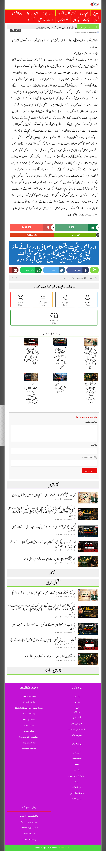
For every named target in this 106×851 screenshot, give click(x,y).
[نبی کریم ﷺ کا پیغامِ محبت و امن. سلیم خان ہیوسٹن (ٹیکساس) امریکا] (88, 497)
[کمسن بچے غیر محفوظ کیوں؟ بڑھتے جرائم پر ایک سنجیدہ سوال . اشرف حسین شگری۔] (88, 531)
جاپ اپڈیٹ (48, 13)
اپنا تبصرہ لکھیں (91, 422)
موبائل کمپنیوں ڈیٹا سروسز (77, 775)
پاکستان (75, 19)
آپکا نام (94, 445)
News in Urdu (29, 702)
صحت (77, 764)
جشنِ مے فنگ (77, 735)
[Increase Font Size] (16, 278)
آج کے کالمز (77, 718)
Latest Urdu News (29, 696)
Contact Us (29, 725)
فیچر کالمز (77, 712)
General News (29, 714)
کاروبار (77, 781)
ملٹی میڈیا (77, 770)
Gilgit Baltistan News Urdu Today (29, 708)
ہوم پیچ (95, 13)
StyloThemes (65, 848)
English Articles (29, 743)
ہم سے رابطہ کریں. (77, 787)
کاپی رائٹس (76, 752)
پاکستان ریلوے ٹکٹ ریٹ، (77, 729)
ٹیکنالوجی (77, 702)
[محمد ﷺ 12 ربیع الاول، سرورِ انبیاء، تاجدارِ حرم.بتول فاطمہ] (88, 561)
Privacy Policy (29, 720)
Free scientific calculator (29, 737)
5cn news (80, 278)
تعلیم (96, 19)
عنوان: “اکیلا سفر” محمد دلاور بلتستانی (60, 388)
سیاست (86, 19)
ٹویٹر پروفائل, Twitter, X (29, 828)
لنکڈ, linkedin (29, 833)
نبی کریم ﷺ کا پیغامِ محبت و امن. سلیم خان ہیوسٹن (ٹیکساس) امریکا (57, 28)
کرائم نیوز (30, 19)
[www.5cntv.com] (94, 4)
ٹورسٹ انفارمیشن (45, 19)
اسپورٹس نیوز (32, 13)
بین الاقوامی (17, 13)
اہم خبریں (84, 13)
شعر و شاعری (62, 19)
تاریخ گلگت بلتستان (67, 13)
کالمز (76, 708)
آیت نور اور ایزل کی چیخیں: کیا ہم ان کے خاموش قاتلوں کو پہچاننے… (31, 355)
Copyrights (29, 731)
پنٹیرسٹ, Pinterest (29, 839)
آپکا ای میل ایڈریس (89, 457)
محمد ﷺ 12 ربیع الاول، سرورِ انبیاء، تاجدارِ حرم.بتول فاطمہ (49, 558)
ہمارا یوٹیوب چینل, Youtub (29, 816)
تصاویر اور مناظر (77, 723)
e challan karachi (29, 749)
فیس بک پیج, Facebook (29, 822)
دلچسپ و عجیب (77, 758)
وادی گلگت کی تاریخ (77, 793)
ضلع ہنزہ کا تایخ (77, 799)
